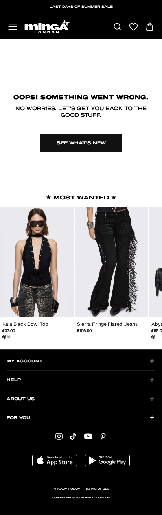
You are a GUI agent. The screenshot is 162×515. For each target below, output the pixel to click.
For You (18, 418)
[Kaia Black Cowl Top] (4, 336)
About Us (21, 399)
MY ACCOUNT (25, 361)
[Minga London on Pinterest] (103, 436)
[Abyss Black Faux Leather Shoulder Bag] (153, 336)
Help (14, 380)
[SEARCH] (117, 27)
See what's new (81, 143)
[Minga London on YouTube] (88, 436)
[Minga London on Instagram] (59, 436)
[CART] (149, 27)
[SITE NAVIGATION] (12, 27)
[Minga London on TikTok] (73, 436)
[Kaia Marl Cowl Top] (8, 336)
